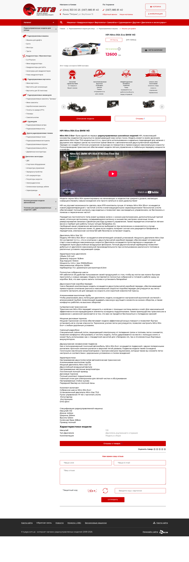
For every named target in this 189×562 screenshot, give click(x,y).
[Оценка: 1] (155, 449)
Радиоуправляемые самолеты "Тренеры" (41, 99)
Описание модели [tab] (85, 118)
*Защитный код (70, 490)
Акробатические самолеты (36, 106)
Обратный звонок (110, 14)
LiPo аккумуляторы (33, 175)
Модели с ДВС (74, 523)
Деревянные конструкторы (36, 152)
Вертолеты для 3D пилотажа (36, 91)
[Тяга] (39, 9)
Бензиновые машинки (96, 523)
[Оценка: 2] (157, 449)
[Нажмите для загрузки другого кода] (92, 490)
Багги (28, 44)
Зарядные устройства (34, 172)
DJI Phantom (31, 60)
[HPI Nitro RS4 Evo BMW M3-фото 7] (148, 104)
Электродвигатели (33, 183)
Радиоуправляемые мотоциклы (38, 141)
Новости (60, 523)
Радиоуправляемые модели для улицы (82, 28)
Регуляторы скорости (34, 179)
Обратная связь (44, 523)
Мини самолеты (32, 102)
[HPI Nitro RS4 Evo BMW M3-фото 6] (113, 104)
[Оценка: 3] (160, 449)
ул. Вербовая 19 (86, 14)
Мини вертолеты (32, 83)
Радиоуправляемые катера (36, 125)
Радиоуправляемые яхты (35, 129)
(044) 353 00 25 (71, 10)
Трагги (28, 51)
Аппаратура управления (35, 168)
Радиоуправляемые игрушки (37, 144)
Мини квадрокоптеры (34, 63)
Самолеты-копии (32, 117)
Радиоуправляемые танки (36, 137)
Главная (62, 28)
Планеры (29, 114)
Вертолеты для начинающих (36, 87)
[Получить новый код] (105, 490)
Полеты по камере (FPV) (35, 110)
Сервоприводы (31, 190)
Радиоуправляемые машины (108, 28)
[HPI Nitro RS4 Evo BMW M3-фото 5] (77, 108)
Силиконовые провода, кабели (37, 187)
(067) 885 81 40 (90, 10)
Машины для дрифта (34, 40)
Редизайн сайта (150, 532)
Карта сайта (27, 523)
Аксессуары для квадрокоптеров (38, 71)
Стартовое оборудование (35, 164)
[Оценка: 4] (162, 449)
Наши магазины (126, 14)
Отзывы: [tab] (140, 118)
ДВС (27, 161)
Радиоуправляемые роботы (36, 148)
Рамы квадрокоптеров (34, 75)
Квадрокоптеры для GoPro (36, 67)
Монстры (29, 47)
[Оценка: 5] (165, 449)
